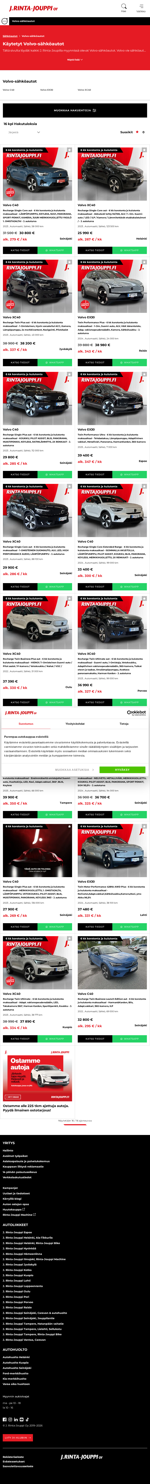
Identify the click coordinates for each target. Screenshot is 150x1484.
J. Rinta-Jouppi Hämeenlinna (22, 1254)
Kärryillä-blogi (12, 1198)
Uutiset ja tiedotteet (16, 1193)
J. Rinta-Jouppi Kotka (17, 1270)
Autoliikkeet (15, 1225)
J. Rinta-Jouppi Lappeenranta (23, 1286)
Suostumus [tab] (26, 723)
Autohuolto (15, 1350)
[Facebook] (4, 1419)
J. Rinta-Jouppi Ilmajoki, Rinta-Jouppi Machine (34, 1259)
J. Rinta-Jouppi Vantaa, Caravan (24, 1339)
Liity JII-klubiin (16, 1437)
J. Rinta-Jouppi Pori (16, 1297)
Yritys (9, 1143)
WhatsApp (56, 250)
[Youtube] (21, 1419)
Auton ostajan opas (16, 1204)
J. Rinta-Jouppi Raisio (17, 1307)
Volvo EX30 (46, 89)
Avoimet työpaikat (15, 1156)
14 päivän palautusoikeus (20, 1172)
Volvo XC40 (84, 89)
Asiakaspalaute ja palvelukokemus (26, 1161)
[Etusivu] (31, 9)
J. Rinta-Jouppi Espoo (17, 1232)
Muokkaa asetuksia (72, 769)
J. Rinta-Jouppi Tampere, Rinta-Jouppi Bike (32, 1334)
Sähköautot (10, 36)
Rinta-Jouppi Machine (18, 1214)
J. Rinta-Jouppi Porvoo (18, 1302)
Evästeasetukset (14, 1461)
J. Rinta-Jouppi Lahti (17, 1280)
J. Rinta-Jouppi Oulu (16, 1291)
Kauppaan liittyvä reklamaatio (23, 1166)
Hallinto (8, 1150)
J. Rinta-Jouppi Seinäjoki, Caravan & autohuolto (35, 1313)
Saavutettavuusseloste (18, 1466)
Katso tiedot (20, 250)
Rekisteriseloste (13, 1457)
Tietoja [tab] (124, 723)
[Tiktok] (27, 1419)
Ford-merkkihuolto (15, 1373)
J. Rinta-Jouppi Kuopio (18, 1275)
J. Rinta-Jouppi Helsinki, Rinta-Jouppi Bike (31, 1243)
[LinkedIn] (16, 1419)
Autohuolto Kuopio (16, 1362)
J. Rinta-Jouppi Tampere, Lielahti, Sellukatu (32, 1329)
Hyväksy (122, 769)
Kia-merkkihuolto (14, 1378)
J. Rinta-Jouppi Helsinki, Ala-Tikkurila (28, 1237)
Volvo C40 (8, 89)
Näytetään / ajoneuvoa (75, 1120)
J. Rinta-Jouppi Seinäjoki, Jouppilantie (29, 1318)
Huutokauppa (12, 1209)
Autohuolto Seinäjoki (17, 1368)
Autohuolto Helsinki (16, 1357)
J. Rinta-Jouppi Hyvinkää (19, 1248)
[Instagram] (10, 1419)
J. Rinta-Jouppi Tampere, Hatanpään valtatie (33, 1323)
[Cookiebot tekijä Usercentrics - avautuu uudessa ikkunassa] (130, 713)
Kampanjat (10, 1188)
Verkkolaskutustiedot (17, 1177)
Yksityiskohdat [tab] (75, 723)
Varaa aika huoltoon (16, 1384)
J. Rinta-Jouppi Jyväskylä (20, 1264)
